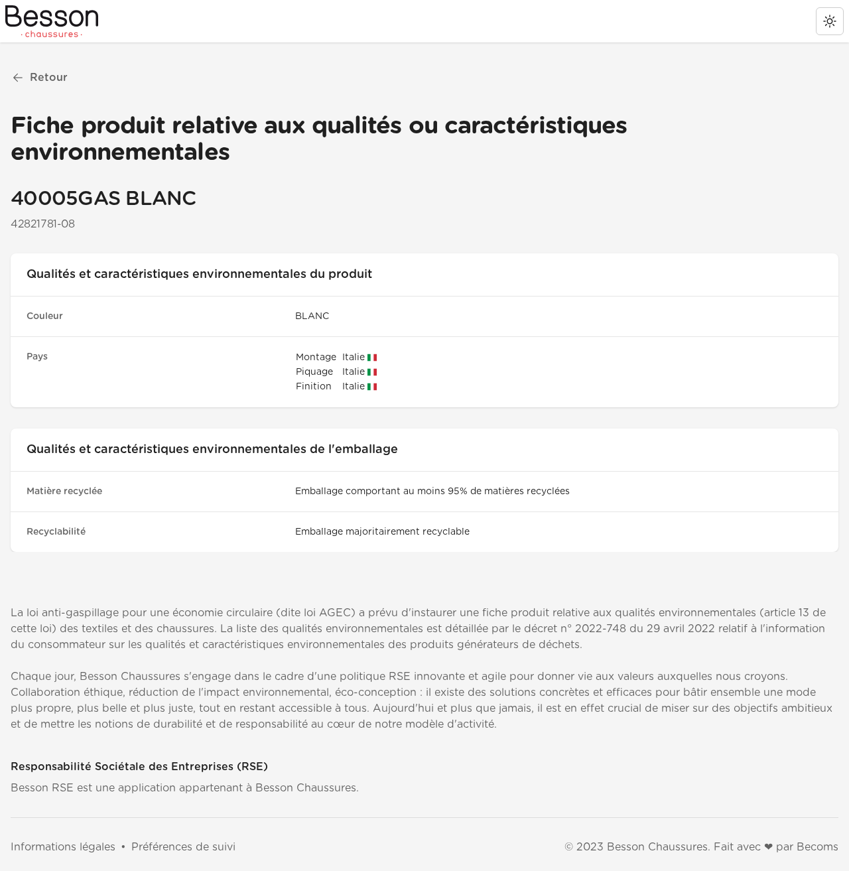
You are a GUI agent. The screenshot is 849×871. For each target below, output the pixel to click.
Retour (49, 77)
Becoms (817, 847)
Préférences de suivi (183, 847)
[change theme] (830, 21)
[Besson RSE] (51, 21)
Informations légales (63, 847)
